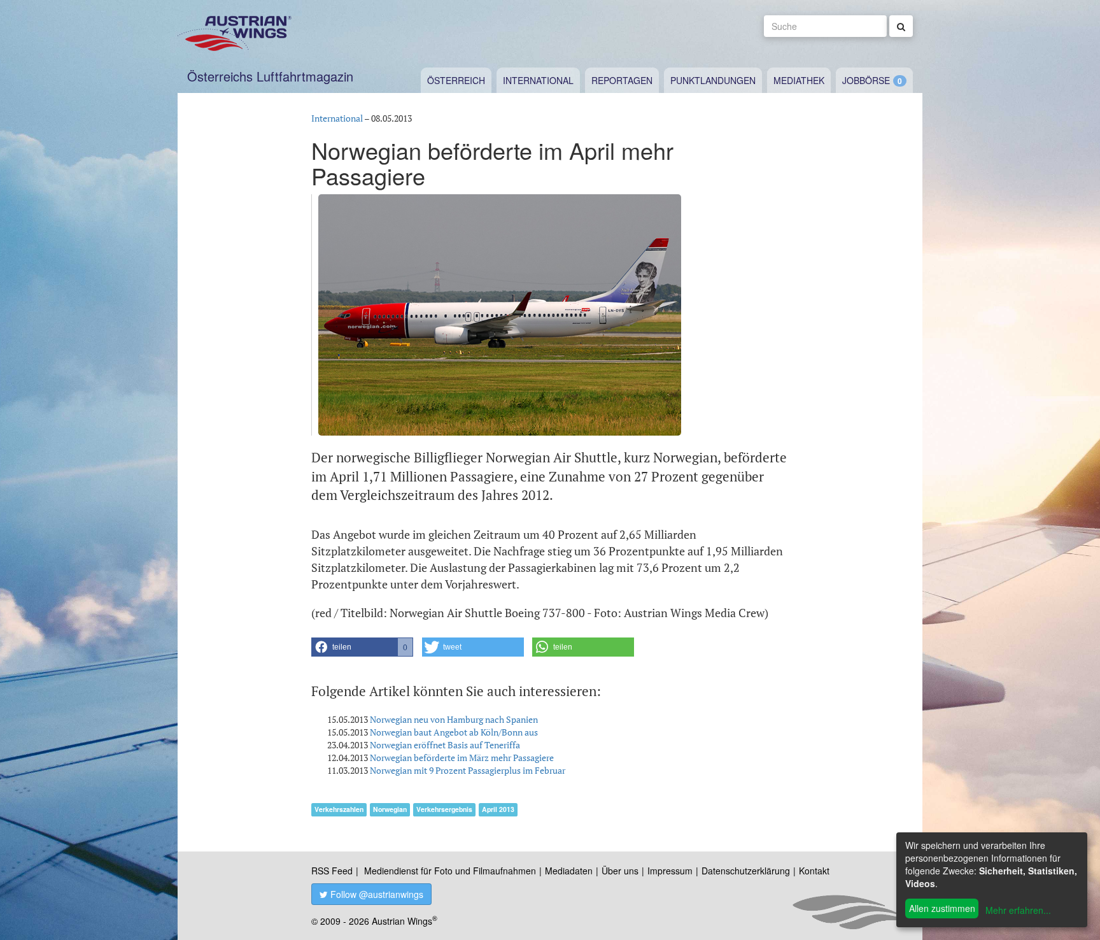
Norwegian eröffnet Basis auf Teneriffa (445, 745)
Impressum (670, 870)
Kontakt (814, 870)
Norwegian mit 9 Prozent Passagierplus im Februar (467, 770)
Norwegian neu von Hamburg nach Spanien (454, 719)
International (538, 80)
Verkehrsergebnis (444, 809)
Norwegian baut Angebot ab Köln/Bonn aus (454, 732)
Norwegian (390, 809)
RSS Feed (332, 870)
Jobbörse (866, 80)
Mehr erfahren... (1018, 910)
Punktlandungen (713, 80)
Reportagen (621, 80)
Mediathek (798, 80)
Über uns (620, 870)
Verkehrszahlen (338, 809)
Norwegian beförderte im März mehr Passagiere (462, 757)
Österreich (456, 80)
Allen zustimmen (942, 908)
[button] (362, 647)
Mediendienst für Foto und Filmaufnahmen (450, 870)
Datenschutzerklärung (746, 870)
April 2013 (498, 809)
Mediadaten (569, 870)
